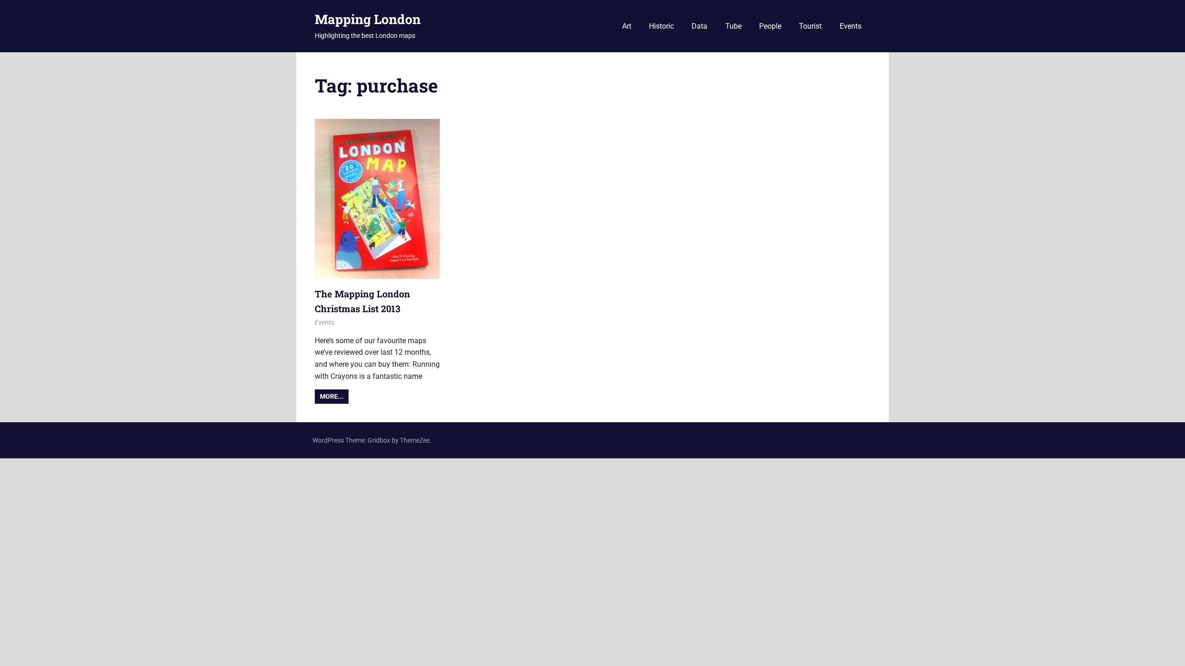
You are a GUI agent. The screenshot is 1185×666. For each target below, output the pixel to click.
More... (331, 396)
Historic (661, 26)
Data (699, 26)
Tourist (810, 26)
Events (850, 26)
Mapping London (368, 19)
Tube (733, 26)
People (770, 26)
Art (626, 26)
